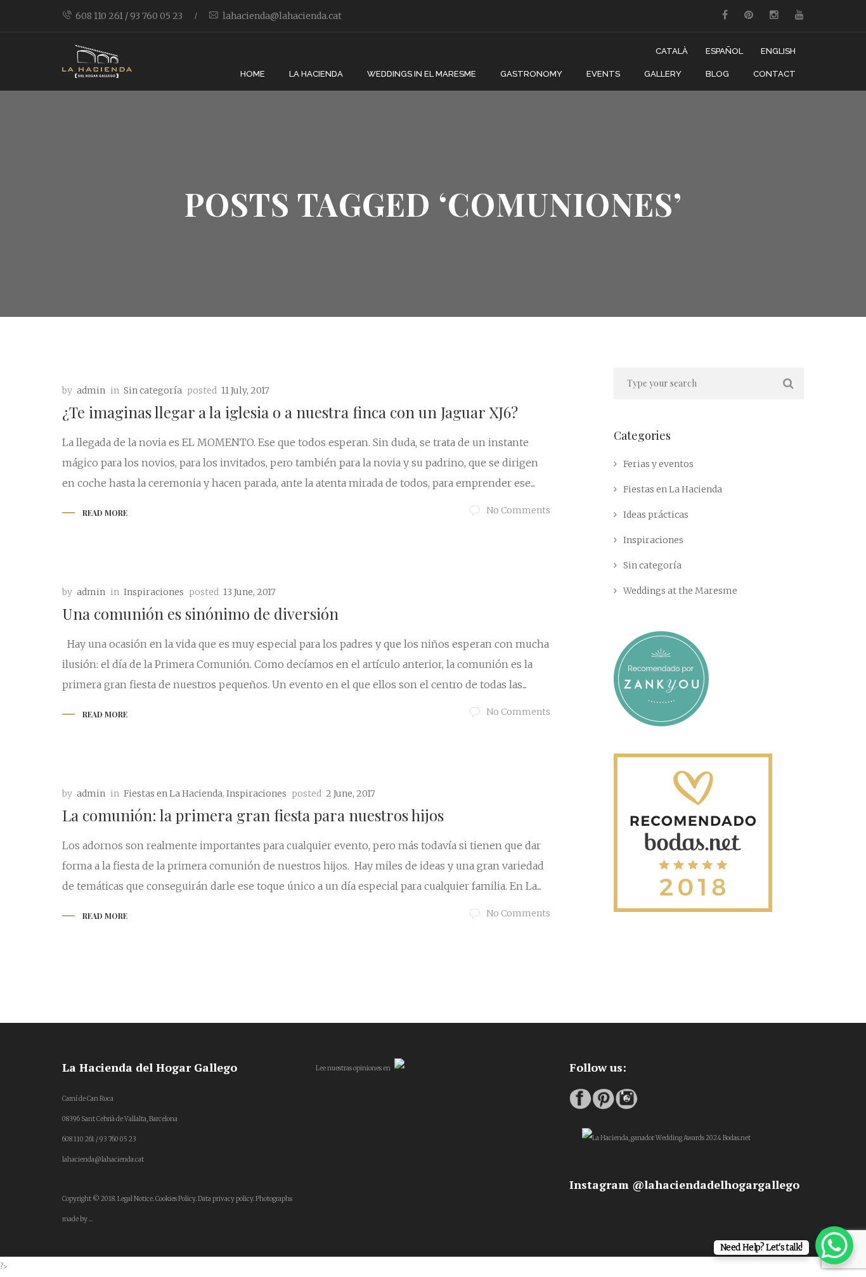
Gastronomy (531, 74)
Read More (104, 513)
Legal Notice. (135, 1199)
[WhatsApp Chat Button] (834, 1245)
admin (91, 390)
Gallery (663, 74)
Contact (774, 74)
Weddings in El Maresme (421, 74)
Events (603, 74)
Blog (717, 74)
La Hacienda (316, 74)
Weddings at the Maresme (680, 590)
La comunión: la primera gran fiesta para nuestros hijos (253, 815)
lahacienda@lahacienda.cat (282, 16)
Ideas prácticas (655, 514)
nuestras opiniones (354, 1068)
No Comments (518, 510)
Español (724, 51)
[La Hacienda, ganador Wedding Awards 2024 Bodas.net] (666, 1138)
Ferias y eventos (658, 464)
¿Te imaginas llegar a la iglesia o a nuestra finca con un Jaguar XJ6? (290, 412)
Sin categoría (153, 390)
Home (252, 74)
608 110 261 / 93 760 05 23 (129, 16)
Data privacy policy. (226, 1199)
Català (672, 51)
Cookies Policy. (176, 1199)
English (778, 51)
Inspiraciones (154, 592)
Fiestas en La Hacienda (173, 793)
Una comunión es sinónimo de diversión (200, 613)
